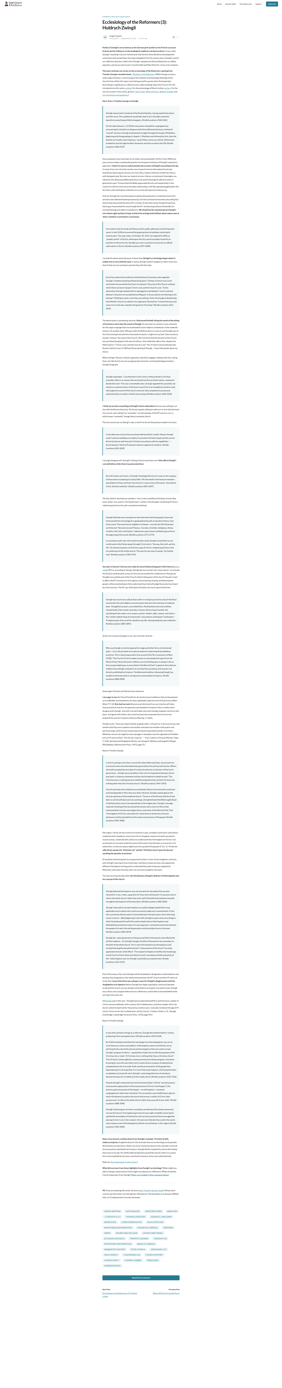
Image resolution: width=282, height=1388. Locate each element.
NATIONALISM (133, 1211)
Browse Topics (230, 4)
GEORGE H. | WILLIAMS (161, 1217)
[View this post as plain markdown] (174, 37)
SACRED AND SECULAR (126, 1233)
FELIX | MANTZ (111, 1255)
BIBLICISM (172, 1211)
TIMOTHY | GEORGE (139, 1238)
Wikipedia (107, 1001)
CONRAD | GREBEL (133, 1260)
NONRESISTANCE (112, 1265)
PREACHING (153, 1260)
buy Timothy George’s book (151, 1190)
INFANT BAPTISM (112, 1211)
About (219, 4)
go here (128, 88)
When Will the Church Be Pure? (166, 1293)
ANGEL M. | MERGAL (146, 1244)
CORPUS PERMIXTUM (131, 1222)
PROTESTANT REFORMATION (118, 1244)
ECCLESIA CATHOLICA (114, 1238)
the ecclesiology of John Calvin (124, 1162)
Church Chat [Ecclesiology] (116, 17)
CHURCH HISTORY (154, 1255)
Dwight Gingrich (115, 36)
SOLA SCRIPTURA (155, 1222)
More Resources (246, 4)
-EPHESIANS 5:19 (158, 1249)
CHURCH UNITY (111, 1260)
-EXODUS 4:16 (160, 1238)
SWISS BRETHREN (153, 1211)
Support (258, 4)
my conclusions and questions (115, 95)
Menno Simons (152, 91)
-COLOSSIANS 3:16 (131, 1255)
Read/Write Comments (141, 1278)
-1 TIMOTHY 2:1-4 (112, 1217)
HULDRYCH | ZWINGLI (147, 1227)
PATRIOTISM (110, 1222)
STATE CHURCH (138, 1249)
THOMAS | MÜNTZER (135, 1217)
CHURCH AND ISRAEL (153, 1233)
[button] (177, 37)
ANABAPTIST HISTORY (114, 1249)
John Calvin (140, 91)
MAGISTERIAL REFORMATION (118, 1227)
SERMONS (168, 1227)
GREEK (107, 1233)
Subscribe (272, 4)
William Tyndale (166, 91)
